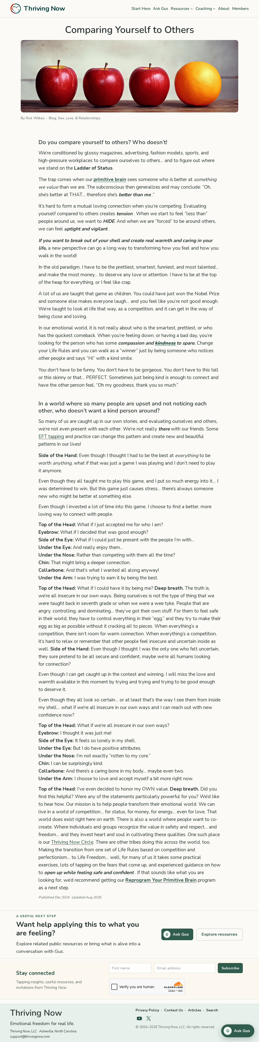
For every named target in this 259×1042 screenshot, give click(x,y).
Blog (52, 118)
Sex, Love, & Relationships (79, 118)
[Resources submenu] (191, 8)
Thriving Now (44, 8)
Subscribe (230, 968)
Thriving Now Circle (72, 842)
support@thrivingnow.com (30, 1036)
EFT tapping (51, 436)
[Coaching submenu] (214, 8)
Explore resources (220, 934)
